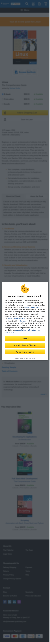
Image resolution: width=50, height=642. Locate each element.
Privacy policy (30, 358)
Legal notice (19, 358)
